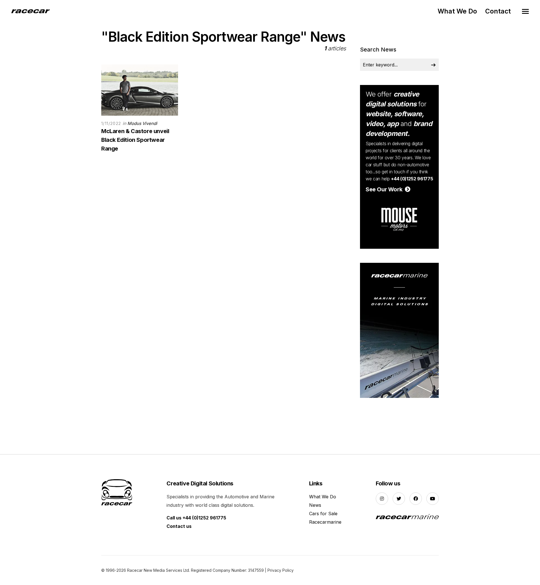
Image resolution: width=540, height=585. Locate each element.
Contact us (179, 526)
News (315, 505)
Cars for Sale (323, 513)
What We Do (457, 11)
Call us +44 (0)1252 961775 (196, 518)
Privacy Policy (280, 570)
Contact (498, 11)
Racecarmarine (325, 522)
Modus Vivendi (142, 123)
